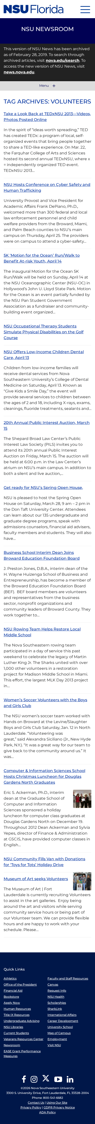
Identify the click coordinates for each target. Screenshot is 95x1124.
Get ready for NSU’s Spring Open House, (43, 487)
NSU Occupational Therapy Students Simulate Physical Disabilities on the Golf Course (44, 332)
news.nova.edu (19, 72)
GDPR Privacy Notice (59, 1107)
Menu (44, 86)
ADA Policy (47, 1112)
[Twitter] (46, 1081)
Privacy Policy (30, 1107)
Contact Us (36, 1102)
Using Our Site (57, 1102)
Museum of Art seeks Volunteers (36, 879)
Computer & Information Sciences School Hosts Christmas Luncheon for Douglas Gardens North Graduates (44, 776)
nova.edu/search (62, 60)
